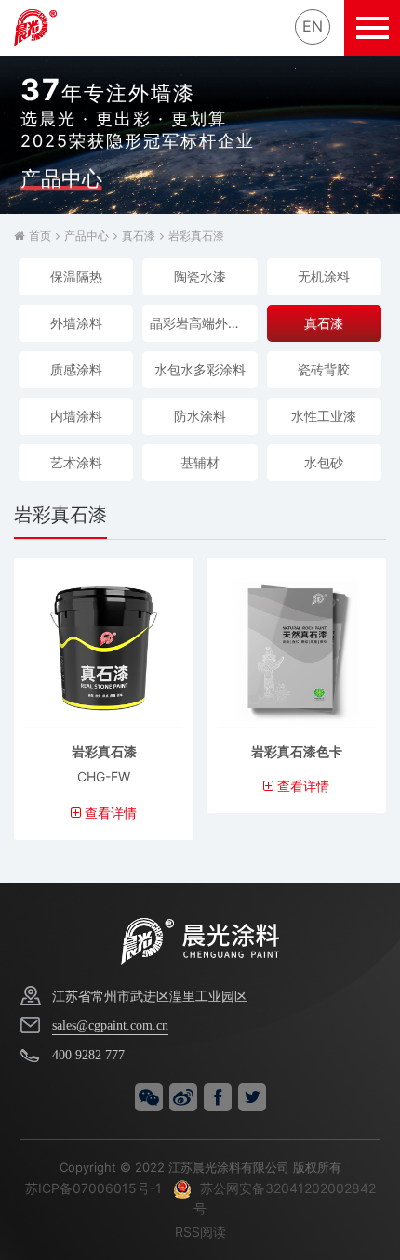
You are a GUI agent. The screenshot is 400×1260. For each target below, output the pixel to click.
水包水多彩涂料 (200, 369)
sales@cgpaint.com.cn (110, 1025)
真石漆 (138, 236)
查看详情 (109, 812)
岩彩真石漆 (196, 236)
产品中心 (86, 236)
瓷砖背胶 (324, 369)
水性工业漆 (323, 416)
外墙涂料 (76, 323)
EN (312, 26)
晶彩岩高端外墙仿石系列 (203, 323)
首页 (40, 236)
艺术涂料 (76, 462)
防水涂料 (200, 416)
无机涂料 (324, 276)
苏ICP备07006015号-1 (93, 1188)
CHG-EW (103, 776)
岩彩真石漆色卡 (296, 751)
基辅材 (200, 462)
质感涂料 (76, 369)
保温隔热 (76, 276)
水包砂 (323, 462)
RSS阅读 (200, 1232)
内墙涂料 (76, 416)
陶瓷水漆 (200, 276)
